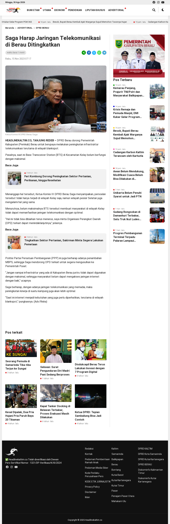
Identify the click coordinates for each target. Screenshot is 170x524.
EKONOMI (59, 10)
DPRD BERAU (42, 28)
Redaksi (89, 448)
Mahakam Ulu (119, 501)
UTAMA (47, 10)
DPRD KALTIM (145, 448)
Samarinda (117, 454)
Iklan (87, 497)
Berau (115, 464)
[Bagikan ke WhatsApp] (99, 52)
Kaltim (115, 448)
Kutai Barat (118, 475)
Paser (115, 490)
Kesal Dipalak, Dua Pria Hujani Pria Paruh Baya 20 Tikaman (19, 416)
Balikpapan (117, 459)
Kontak (88, 454)
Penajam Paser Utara (123, 496)
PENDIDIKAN (75, 10)
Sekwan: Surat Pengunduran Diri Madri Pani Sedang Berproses (55, 371)
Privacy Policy (92, 486)
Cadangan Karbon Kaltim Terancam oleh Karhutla (128, 154)
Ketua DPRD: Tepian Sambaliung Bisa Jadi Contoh (88, 416)
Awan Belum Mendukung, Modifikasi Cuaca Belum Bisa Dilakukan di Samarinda (128, 175)
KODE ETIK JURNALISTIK (98, 481)
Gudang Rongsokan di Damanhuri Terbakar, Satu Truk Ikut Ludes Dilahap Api (126, 215)
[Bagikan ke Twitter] (94, 52)
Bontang (116, 469)
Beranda (9, 28)
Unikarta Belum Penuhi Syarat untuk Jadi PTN (127, 194)
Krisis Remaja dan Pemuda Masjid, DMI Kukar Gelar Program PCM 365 (126, 113)
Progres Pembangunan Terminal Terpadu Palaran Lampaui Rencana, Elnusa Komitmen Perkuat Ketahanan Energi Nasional (127, 237)
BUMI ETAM (33, 10)
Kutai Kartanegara (121, 480)
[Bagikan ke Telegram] (104, 52)
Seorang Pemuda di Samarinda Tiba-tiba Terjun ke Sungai (18, 365)
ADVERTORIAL (116, 10)
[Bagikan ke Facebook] (88, 52)
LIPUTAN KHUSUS (95, 10)
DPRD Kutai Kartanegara (151, 459)
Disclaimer (90, 492)
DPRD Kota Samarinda (150, 454)
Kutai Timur (118, 485)
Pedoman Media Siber (96, 467)
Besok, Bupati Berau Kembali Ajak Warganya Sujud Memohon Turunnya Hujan (77, 22)
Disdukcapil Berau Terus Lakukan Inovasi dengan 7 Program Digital (90, 368)
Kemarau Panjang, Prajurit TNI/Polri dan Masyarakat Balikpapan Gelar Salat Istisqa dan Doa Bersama (127, 91)
